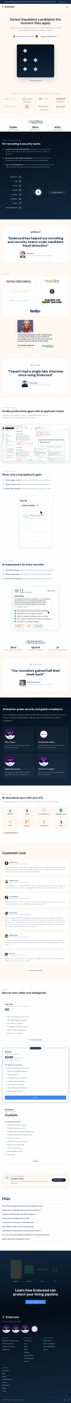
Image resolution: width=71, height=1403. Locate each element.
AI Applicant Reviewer (8, 1346)
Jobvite (26, 1361)
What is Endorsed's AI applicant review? (16, 1239)
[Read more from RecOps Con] (35, 311)
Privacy (4, 1388)
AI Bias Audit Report (49, 1346)
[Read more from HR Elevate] (19, 291)
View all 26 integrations (11, 833)
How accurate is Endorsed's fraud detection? (18, 1222)
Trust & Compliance (49, 1343)
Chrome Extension (7, 1343)
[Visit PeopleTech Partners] (48, 346)
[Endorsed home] (10, 1317)
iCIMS (25, 1349)
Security (45, 1349)
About (4, 1376)
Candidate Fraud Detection (10, 1341)
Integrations (6, 1349)
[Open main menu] (67, 7)
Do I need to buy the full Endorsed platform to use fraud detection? (26, 1235)
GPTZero (22, 955)
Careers (4, 1382)
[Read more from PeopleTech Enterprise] (52, 282)
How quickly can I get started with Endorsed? (18, 1227)
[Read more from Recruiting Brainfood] (52, 291)
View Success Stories (36, 970)
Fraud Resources (7, 1379)
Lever (25, 1343)
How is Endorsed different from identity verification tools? (22, 1206)
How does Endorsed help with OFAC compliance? (19, 1214)
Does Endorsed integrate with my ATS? (15, 1218)
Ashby (26, 1346)
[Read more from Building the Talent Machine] (52, 301)
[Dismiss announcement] (68, 2)
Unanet (29, 914)
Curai (27, 937)
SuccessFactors (29, 1355)
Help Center (5, 1385)
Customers (5, 1370)
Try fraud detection (35, 80)
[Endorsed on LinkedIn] (64, 1400)
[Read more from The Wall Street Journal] (19, 282)
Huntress (25, 864)
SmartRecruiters (29, 1358)
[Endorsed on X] (68, 1400)
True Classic (26, 882)
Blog (3, 1373)
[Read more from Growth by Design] (19, 301)
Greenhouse (27, 1341)
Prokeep (27, 898)
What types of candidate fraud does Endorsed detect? (21, 1210)
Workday (26, 1352)
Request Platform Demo (49, 36)
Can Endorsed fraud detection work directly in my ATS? (21, 1231)
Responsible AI (47, 1341)
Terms (4, 1391)
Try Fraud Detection (35, 1040)
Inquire (35, 1097)
